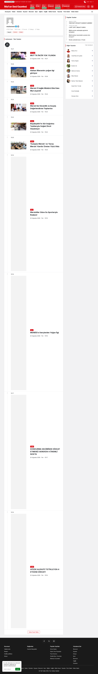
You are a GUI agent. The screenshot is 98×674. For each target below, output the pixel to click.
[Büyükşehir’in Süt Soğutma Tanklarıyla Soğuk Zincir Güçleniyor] (33, 125)
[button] (92, 6)
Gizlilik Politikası (7, 669)
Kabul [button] (17, 669)
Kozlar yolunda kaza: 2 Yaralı (77, 40)
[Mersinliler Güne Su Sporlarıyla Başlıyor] (33, 212)
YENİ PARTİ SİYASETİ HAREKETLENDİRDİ (80, 23)
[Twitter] (49, 641)
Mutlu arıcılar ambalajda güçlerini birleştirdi (78, 31)
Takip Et (9, 32)
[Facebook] (44, 641)
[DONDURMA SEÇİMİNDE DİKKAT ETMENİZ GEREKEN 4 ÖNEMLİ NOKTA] (33, 450)
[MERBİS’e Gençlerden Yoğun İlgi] (33, 331)
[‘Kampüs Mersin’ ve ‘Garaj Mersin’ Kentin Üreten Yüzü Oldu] (33, 144)
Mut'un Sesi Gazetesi (15, 6)
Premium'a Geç (81, 6)
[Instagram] (54, 641)
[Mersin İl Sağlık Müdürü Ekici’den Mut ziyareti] (33, 89)
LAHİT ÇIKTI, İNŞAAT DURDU (77, 27)
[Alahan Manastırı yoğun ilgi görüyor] (33, 71)
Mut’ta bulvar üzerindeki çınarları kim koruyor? (79, 36)
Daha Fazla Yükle (34, 632)
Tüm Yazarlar (89, 45)
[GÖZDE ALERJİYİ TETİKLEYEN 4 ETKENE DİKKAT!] (33, 569)
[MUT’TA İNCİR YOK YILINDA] (33, 51)
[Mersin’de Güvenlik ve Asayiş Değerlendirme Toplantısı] (33, 106)
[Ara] (88, 6)
